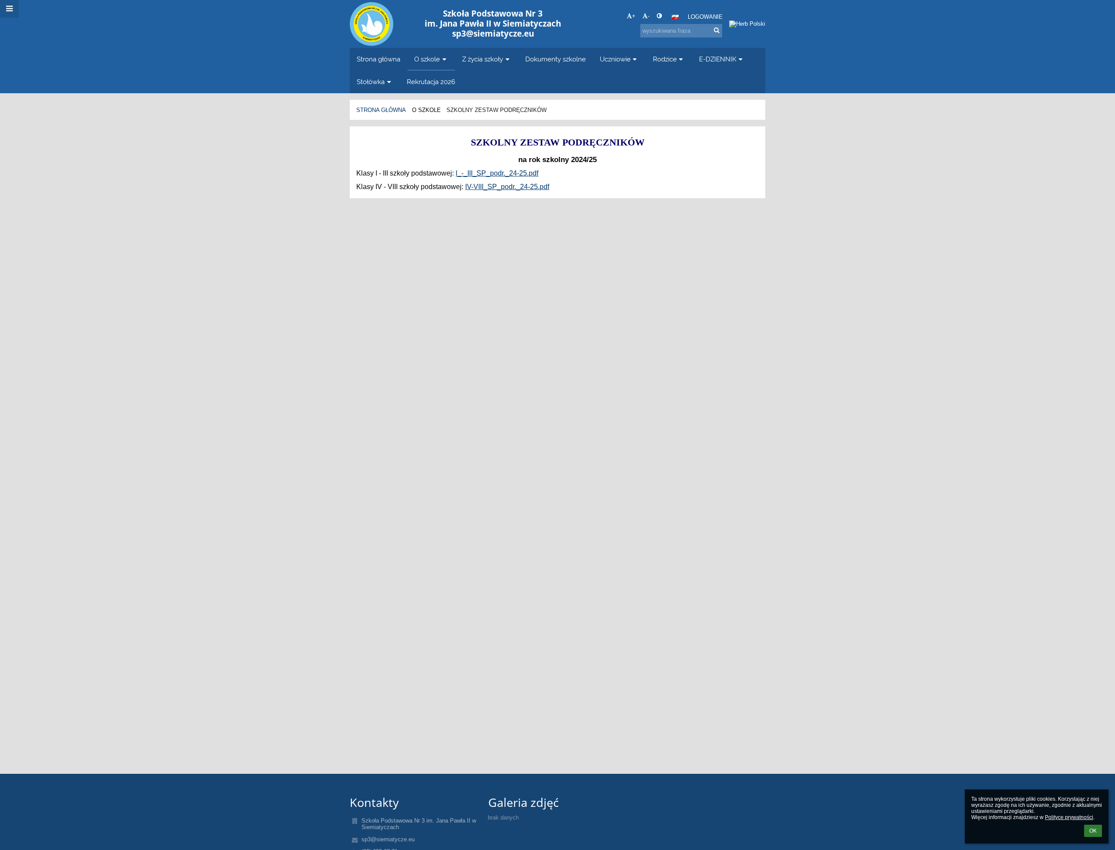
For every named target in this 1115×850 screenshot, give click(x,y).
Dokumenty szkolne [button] (555, 59)
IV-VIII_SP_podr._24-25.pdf (507, 186)
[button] (659, 15)
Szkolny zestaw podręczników (496, 110)
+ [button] (633, 16)
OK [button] (1093, 831)
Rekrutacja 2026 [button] (431, 81)
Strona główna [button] (378, 59)
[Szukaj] (717, 30)
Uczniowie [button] (615, 59)
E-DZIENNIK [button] (718, 59)
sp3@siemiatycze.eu (388, 839)
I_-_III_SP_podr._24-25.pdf (497, 173)
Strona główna (381, 110)
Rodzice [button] (665, 59)
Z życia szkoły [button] (482, 59)
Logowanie (705, 17)
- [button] (648, 16)
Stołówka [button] (371, 81)
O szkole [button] (427, 59)
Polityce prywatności (1069, 817)
